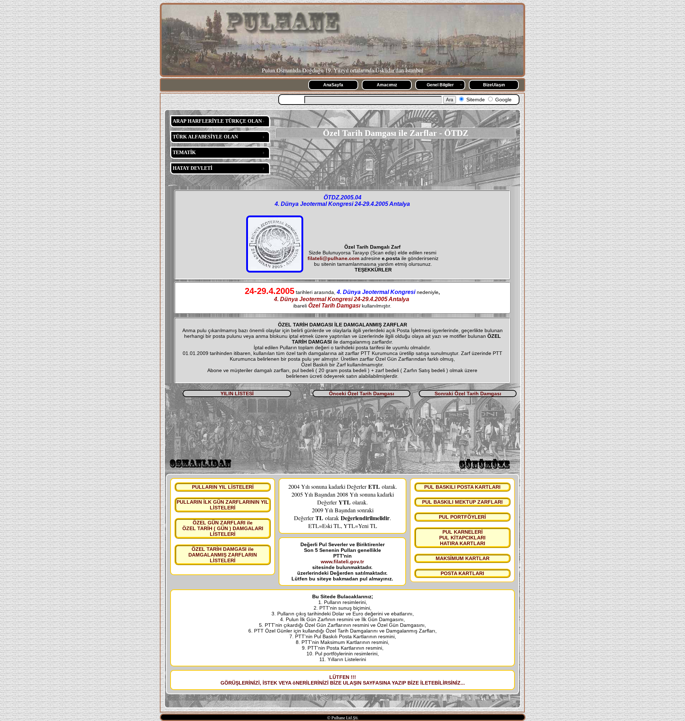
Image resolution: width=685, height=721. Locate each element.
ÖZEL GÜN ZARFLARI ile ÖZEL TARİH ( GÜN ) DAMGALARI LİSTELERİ (222, 528)
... (463, 683)
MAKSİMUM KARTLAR (462, 558)
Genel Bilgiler (440, 84)
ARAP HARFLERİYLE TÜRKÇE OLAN (217, 121)
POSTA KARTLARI (462, 573)
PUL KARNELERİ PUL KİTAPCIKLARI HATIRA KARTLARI (462, 537)
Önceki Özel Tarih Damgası (361, 393)
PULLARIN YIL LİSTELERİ (223, 487)
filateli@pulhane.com (333, 258)
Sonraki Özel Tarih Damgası (468, 393)
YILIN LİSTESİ (237, 393)
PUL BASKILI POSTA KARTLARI (462, 487)
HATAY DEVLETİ (192, 168)
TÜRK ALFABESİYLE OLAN (205, 136)
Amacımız (387, 84)
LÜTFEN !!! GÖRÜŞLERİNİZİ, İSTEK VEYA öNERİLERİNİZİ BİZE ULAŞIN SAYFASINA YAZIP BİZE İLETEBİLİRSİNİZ (340, 680)
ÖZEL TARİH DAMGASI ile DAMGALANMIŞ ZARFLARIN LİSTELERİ (222, 554)
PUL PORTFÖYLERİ (462, 517)
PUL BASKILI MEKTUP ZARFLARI (462, 502)
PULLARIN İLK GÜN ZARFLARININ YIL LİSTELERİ (223, 505)
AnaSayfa (333, 84)
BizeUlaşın (494, 84)
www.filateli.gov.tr (342, 561)
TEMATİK (184, 152)
